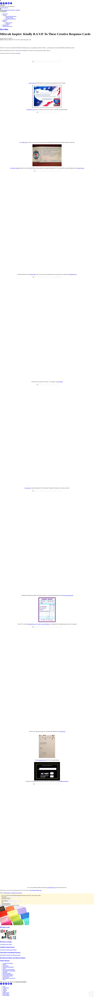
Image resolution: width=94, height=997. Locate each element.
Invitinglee (60, 381)
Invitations (8, 23)
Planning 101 (6, 25)
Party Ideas (5, 13)
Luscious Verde (41, 760)
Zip (2, 902)
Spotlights (5, 20)
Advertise (5, 990)
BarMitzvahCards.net (64, 781)
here (19, 53)
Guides (4, 21)
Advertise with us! (4, 7)
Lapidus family (33, 274)
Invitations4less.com (51, 887)
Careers (4, 991)
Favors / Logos (9, 22)
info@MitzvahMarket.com (36, 890)
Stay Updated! (3, 11)
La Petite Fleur (62, 731)
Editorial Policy (6, 992)
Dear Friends (27, 488)
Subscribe (3, 5)
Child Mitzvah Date (5, 898)
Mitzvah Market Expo (7, 26)
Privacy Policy (6, 994)
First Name (3, 896)
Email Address (4, 901)
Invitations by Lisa (31, 109)
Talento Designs (80, 168)
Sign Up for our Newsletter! (20, 981)
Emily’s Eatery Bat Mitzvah (44, 624)
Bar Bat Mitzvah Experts (11, 16)
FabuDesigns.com (73, 274)
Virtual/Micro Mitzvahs (11, 18)
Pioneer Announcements (68, 595)
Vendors (4, 15)
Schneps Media (6, 995)
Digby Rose (24, 142)
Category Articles (9, 17)
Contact (4, 989)
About (4, 986)
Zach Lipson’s (32, 83)
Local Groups (6, 987)
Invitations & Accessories (16, 892)
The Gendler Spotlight (15, 168)
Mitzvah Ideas (7, 892)
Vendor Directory (5, 960)
